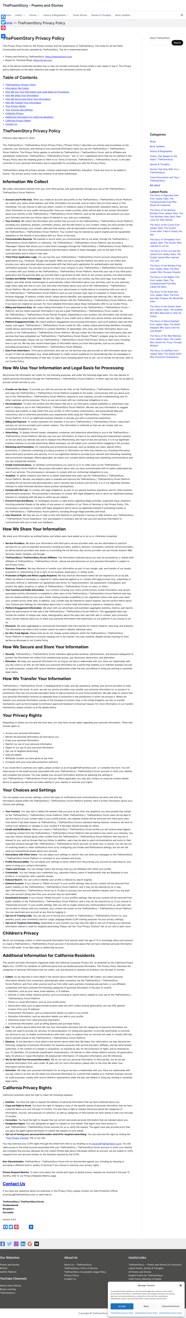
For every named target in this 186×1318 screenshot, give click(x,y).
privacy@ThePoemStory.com (106, 1143)
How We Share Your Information (22, 95)
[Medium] (36, 1243)
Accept (122, 1306)
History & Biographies (54, 15)
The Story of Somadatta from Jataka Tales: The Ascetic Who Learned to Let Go (166, 242)
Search (177, 42)
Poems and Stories (9, 1264)
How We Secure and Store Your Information (28, 99)
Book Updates (122, 15)
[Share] (3, 36)
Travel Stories (80, 15)
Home (8, 15)
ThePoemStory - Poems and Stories (33, 5)
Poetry (18, 15)
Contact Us (11, 124)
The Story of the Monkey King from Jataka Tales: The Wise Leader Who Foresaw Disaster (165, 268)
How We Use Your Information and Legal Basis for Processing (37, 92)
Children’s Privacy (14, 113)
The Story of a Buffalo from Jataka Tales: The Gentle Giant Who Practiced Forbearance (166, 353)
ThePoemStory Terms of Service (81, 1268)
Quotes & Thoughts (101, 15)
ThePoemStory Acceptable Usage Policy (85, 1271)
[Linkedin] (23, 1243)
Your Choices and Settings (19, 109)
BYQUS (3, 1268)
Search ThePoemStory (160, 38)
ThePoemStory (7, 1292)
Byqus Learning (8, 1289)
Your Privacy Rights (15, 106)
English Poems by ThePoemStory (146, 1275)
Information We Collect (17, 88)
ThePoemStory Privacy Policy (122, 1313)
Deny (146, 1306)
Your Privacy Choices (17, 1138)
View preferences (170, 1306)
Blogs (153, 141)
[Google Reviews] (29, 1243)
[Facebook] (2, 1243)
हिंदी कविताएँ (155, 185)
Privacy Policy (71, 1275)
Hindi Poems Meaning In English (145, 1279)
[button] (180, 1285)
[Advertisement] (166, 89)
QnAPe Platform (8, 1271)
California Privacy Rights (18, 120)
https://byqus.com (42, 60)
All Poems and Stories (140, 1271)
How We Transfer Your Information (23, 102)
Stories (32, 15)
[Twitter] (9, 1243)
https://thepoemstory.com (58, 56)
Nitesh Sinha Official (10, 1285)
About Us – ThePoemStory (78, 1264)
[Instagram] (16, 1243)
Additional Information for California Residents (29, 117)
